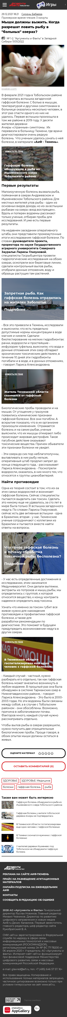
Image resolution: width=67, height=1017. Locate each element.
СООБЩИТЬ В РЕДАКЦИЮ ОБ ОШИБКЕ (28, 899)
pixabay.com (9, 88)
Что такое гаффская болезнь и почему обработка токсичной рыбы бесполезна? (32, 551)
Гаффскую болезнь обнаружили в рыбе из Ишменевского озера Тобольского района (39, 803)
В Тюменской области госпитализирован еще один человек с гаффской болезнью (38, 825)
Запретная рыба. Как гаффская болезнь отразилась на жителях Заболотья (32, 297)
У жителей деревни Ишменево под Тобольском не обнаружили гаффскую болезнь (37, 849)
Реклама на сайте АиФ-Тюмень (26, 874)
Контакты (10, 895)
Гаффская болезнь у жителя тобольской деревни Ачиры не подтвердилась (38, 814)
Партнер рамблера (32, 1000)
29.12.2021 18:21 (10, 14)
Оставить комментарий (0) (34, 766)
